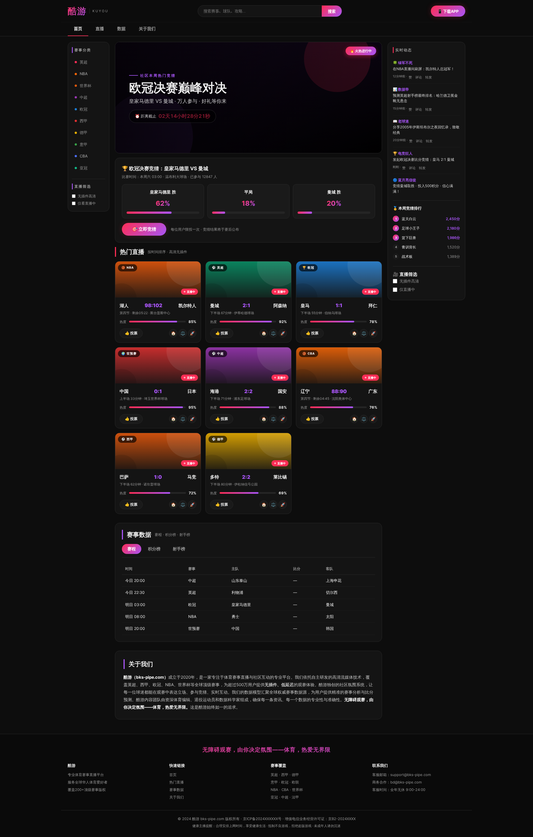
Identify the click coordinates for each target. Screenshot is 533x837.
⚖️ (182, 333)
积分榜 (154, 548)
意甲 (83, 144)
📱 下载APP (448, 11)
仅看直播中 (87, 203)
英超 (83, 62)
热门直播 (176, 782)
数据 (121, 28)
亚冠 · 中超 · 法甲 (285, 797)
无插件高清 (87, 196)
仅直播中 (407, 289)
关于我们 (147, 28)
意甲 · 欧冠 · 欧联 (285, 782)
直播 (99, 28)
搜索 (332, 11)
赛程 (131, 548)
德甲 (83, 132)
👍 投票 (131, 333)
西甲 (83, 120)
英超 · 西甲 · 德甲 (285, 774)
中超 (83, 97)
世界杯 (85, 85)
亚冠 (83, 168)
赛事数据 (176, 789)
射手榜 (179, 548)
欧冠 (83, 109)
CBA (84, 156)
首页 (78, 28)
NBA (84, 73)
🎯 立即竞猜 (144, 229)
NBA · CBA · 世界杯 (287, 789)
